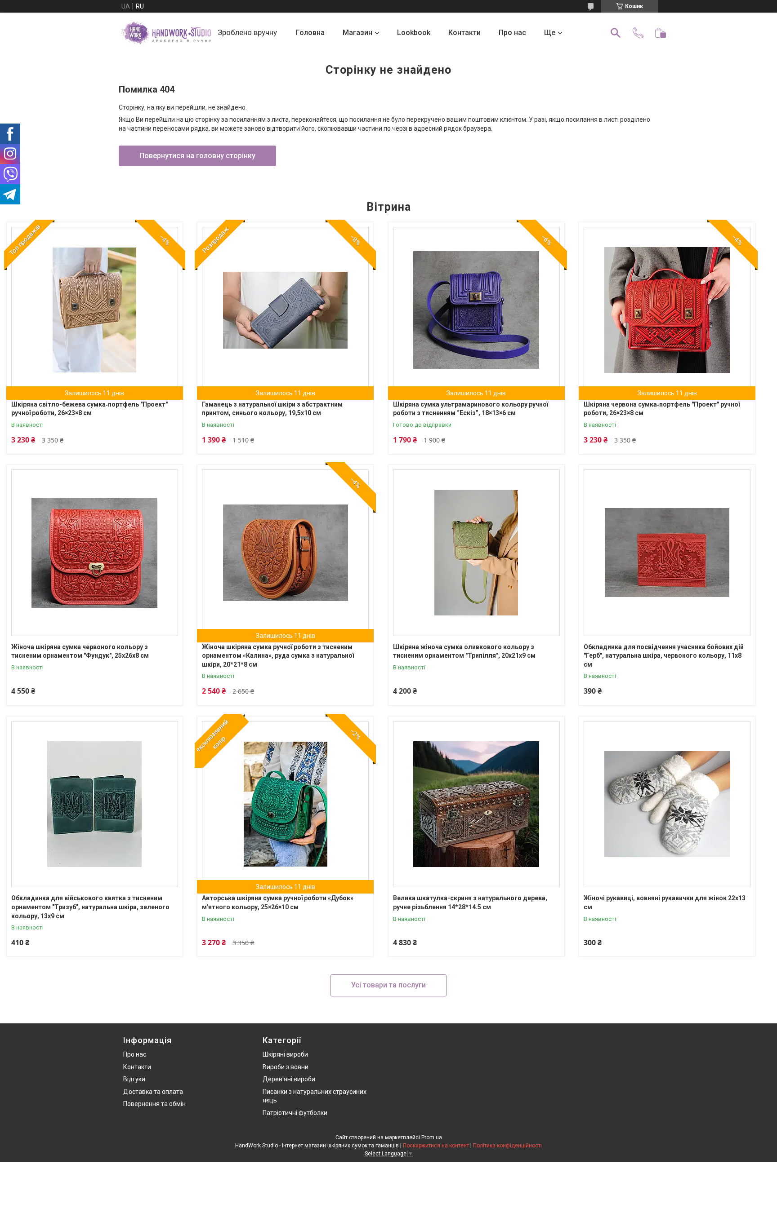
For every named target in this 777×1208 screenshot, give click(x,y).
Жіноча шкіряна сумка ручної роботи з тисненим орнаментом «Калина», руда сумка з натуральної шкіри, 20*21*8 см (278, 655)
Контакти (464, 32)
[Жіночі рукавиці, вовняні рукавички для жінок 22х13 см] (667, 804)
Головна (310, 32)
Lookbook (413, 32)
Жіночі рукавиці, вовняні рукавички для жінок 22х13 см (665, 902)
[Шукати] (616, 33)
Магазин (357, 32)
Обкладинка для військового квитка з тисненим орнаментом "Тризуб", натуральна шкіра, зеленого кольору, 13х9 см (90, 906)
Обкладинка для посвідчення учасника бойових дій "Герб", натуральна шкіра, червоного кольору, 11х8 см (664, 655)
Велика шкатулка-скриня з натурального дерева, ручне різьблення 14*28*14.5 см (470, 902)
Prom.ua (431, 1137)
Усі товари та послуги (388, 985)
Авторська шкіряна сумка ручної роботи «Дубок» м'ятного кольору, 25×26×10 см (277, 902)
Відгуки (134, 1079)
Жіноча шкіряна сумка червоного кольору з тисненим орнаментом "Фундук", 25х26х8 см (80, 651)
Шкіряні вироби (285, 1054)
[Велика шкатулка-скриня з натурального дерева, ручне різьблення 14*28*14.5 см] (476, 804)
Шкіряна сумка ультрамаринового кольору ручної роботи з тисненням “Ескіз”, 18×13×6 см (470, 409)
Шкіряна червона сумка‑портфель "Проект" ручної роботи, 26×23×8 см (662, 409)
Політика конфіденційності (507, 1145)
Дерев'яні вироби (289, 1079)
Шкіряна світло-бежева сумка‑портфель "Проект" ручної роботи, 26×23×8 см (89, 409)
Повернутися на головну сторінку (197, 155)
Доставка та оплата (153, 1091)
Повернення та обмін (154, 1103)
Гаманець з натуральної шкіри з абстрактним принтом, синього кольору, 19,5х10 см (272, 409)
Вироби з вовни (285, 1067)
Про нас (512, 32)
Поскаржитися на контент (436, 1145)
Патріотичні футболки (295, 1112)
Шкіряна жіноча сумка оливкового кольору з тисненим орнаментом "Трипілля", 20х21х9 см (464, 651)
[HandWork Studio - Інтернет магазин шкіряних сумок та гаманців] (166, 32)
